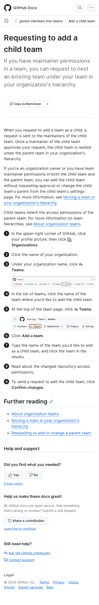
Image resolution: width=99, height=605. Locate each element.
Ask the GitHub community (29, 553)
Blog (50, 587)
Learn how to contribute (20, 528)
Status (73, 582)
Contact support (21, 560)
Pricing (9, 587)
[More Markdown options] (47, 104)
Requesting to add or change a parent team (51, 432)
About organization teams (56, 223)
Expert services (31, 587)
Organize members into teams (38, 21)
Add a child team (81, 21)
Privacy (59, 582)
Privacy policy (13, 483)
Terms (44, 582)
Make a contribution (28, 521)
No (36, 475)
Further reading (25, 401)
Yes (16, 475)
